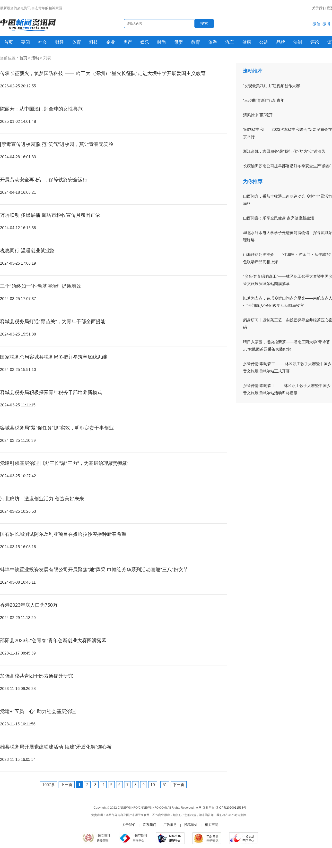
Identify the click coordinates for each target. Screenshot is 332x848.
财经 (59, 42)
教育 (195, 42)
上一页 (66, 785)
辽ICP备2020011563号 (231, 807)
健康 (246, 42)
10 (152, 785)
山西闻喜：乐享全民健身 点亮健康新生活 (278, 218)
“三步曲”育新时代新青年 (263, 100)
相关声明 (211, 825)
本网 (198, 807)
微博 (326, 24)
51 (165, 785)
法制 (297, 42)
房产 (127, 42)
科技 (93, 42)
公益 (263, 42)
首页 (8, 42)
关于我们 (319, 8)
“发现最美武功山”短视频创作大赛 (271, 86)
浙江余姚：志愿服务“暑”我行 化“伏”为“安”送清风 (284, 151)
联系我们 (149, 825)
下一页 (178, 785)
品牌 (280, 42)
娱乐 (144, 42)
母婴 (178, 42)
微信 (316, 24)
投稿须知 (191, 825)
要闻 (25, 42)
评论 (314, 42)
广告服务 (170, 825)
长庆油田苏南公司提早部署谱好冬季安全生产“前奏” (287, 166)
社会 (42, 42)
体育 (76, 42)
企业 (110, 42)
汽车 (229, 42)
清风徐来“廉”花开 (258, 115)
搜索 (204, 23)
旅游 (212, 42)
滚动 (35, 58)
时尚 (161, 42)
